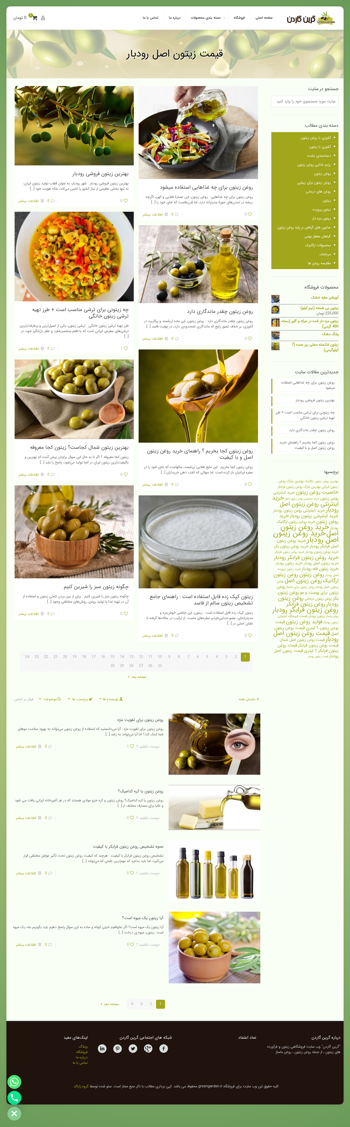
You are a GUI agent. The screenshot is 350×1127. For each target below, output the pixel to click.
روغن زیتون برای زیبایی (314, 182)
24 (27, 657)
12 (141, 657)
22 (46, 657)
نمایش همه (247, 699)
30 (112, 666)
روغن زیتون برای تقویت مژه (140, 720)
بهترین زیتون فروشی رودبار (101, 174)
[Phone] (14, 1098)
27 (141, 666)
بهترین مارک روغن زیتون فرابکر (299, 487)
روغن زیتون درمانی (318, 598)
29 (122, 666)
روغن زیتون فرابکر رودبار (305, 609)
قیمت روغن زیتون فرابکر (318, 645)
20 (65, 657)
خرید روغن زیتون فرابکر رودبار (306, 557)
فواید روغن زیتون (304, 622)
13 (131, 657)
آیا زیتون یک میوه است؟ (142, 918)
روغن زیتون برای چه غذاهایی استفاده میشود (206, 187)
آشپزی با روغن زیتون (316, 138)
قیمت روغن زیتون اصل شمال (302, 640)
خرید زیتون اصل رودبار (321, 563)
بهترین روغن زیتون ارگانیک (321, 481)
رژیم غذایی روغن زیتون (314, 164)
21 (56, 657)
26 (150, 666)
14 (122, 657)
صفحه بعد (138, 677)
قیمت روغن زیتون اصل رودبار (305, 636)
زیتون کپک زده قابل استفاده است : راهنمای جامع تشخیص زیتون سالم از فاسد (201, 600)
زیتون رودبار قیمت (312, 616)
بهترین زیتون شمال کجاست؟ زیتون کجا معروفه (79, 447)
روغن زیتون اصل (303, 580)
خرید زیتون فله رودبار (320, 568)
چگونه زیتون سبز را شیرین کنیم (96, 587)
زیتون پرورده (322, 209)
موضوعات (50, 699)
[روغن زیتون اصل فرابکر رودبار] (310, 17)
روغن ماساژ (332, 616)
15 (112, 657)
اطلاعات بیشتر (152, 214)
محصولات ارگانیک (318, 245)
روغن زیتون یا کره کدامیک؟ (140, 791)
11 (150, 657)
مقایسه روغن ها (319, 263)
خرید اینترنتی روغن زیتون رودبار (299, 510)
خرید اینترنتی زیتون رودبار (314, 515)
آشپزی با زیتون (320, 147)
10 (160, 657)
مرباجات (325, 254)
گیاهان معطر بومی (317, 236)
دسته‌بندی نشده (319, 155)
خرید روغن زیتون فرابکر (289, 552)
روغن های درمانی (318, 191)
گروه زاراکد (81, 1086)
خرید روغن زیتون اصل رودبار (305, 536)
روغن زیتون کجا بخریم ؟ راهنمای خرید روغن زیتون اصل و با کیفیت (200, 454)
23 (37, 657)
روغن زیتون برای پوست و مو (307, 589)
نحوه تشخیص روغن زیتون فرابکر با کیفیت (128, 846)
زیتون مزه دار (321, 218)
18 (84, 657)
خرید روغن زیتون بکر (291, 546)
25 (160, 666)
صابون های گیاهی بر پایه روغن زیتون (304, 227)
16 (103, 657)
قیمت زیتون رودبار (318, 656)
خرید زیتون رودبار (289, 563)
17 (93, 657)
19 (75, 657)
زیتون (327, 200)
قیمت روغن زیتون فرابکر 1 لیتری (307, 648)
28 (131, 666)
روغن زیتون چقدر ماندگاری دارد (220, 311)
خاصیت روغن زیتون (317, 492)
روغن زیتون (322, 173)
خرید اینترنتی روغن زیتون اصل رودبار (305, 504)
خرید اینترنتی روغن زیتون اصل (302, 499)
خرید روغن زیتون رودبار (321, 552)
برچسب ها (80, 699)
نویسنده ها (111, 699)
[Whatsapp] (14, 1082)
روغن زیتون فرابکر (305, 604)
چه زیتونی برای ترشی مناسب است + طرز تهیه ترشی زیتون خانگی (80, 313)
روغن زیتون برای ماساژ (300, 587)
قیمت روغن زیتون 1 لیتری (306, 625)
